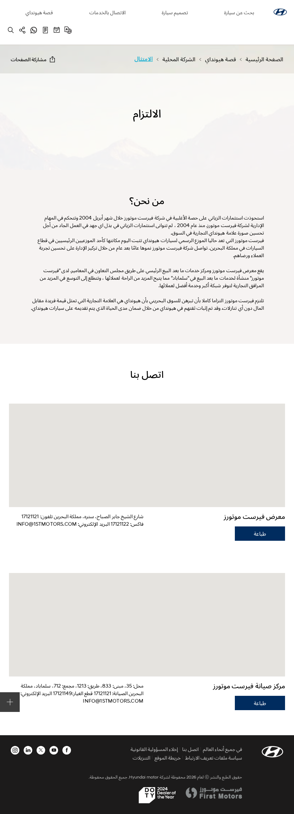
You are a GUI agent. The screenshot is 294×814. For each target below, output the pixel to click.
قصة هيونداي (39, 12)
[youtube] (53, 750)
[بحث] (10, 30)
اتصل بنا (190, 749)
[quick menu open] (10, 702)
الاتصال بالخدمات (107, 12)
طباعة (260, 533)
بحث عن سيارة (239, 12)
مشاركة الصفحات (29, 59)
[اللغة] (68, 30)
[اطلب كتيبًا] (45, 30)
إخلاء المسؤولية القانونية (154, 749)
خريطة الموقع (168, 758)
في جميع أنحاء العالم (222, 749)
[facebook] (66, 750)
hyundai (280, 12)
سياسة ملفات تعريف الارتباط (213, 758)
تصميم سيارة (175, 12)
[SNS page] (22, 30)
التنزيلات (141, 758)
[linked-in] (28, 750)
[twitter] (41, 750)
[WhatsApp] (33, 30)
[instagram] (15, 750)
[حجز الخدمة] (56, 30)
